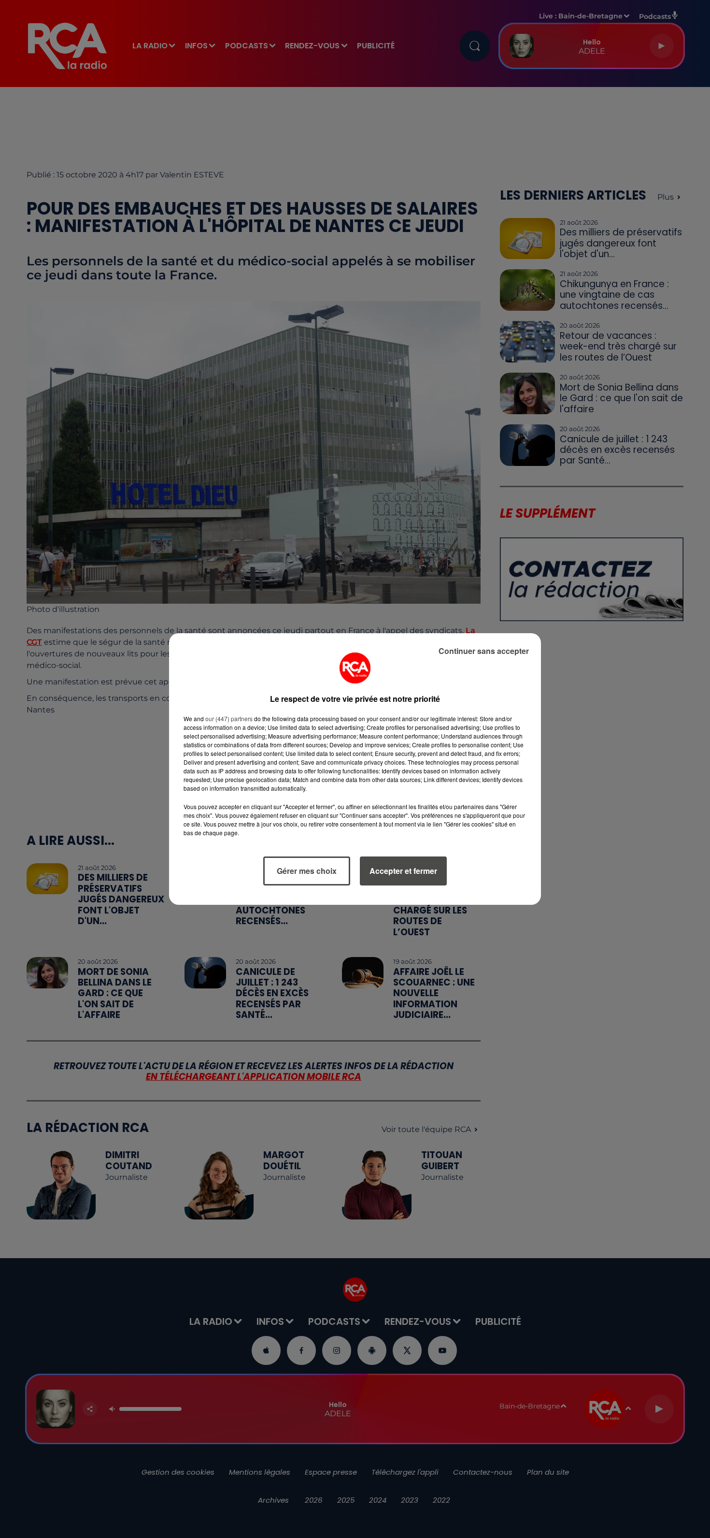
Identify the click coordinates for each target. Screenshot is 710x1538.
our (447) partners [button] (229, 718)
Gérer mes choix (307, 870)
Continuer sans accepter (484, 650)
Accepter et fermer (403, 870)
